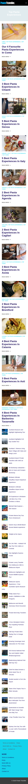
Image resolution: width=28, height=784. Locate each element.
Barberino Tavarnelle (9, 407)
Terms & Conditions (9, 743)
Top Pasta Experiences (13, 41)
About (4, 749)
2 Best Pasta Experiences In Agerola (11, 195)
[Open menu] (26, 3)
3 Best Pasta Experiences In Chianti (11, 86)
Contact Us (11, 749)
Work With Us (7, 746)
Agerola (4, 187)
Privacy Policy (17, 746)
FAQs (18, 743)
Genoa (4, 116)
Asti (3, 373)
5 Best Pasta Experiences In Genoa (11, 124)
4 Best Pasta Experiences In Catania (11, 344)
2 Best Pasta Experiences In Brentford (11, 307)
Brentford (5, 299)
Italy (8, 153)
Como (3, 41)
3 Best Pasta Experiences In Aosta (11, 269)
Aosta (4, 262)
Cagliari (4, 224)
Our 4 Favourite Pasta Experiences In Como (13, 49)
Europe (4, 153)
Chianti (4, 79)
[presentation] (14, 32)
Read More (6, 56)
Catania (4, 336)
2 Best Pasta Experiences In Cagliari (11, 232)
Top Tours (5, 155)
